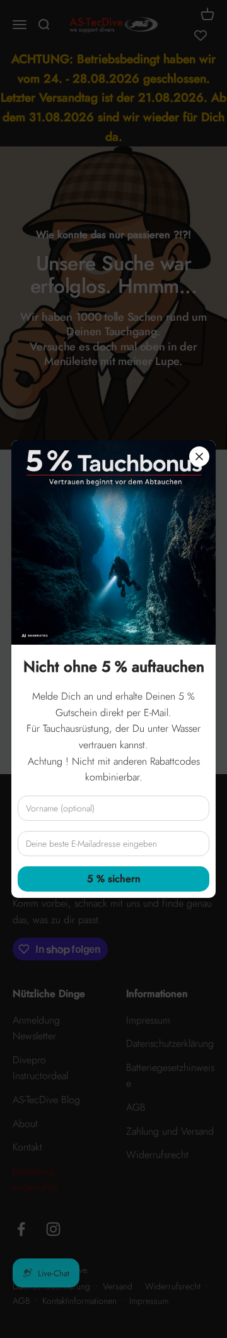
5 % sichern (114, 878)
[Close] (199, 456)
